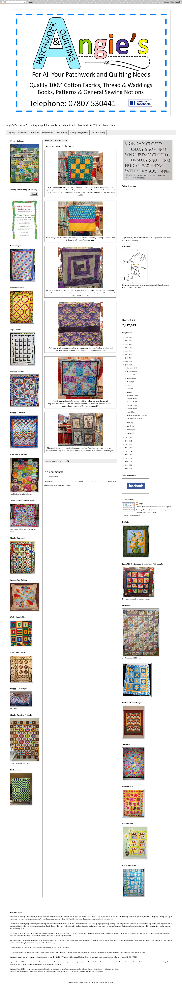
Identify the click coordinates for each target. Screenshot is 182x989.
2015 (127, 444)
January (130, 433)
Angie (141, 503)
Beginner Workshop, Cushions (137, 415)
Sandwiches (131, 412)
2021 (127, 354)
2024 (127, 344)
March (129, 426)
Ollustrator (94, 982)
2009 (127, 465)
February (130, 429)
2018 (127, 365)
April (129, 422)
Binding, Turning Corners (79, 132)
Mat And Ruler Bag (98, 132)
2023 (127, 347)
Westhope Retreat (132, 395)
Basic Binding (62, 132)
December (130, 368)
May (128, 392)
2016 (127, 441)
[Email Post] (68, 461)
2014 (127, 447)
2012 (127, 454)
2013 (127, 451)
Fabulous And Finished (134, 418)
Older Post (112, 481)
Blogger (110, 982)
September (130, 378)
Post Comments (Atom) (62, 485)
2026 (127, 337)
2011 (127, 458)
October (130, 375)
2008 (127, 468)
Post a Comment (53, 476)
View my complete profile (131, 515)
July (128, 385)
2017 (127, 437)
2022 (127, 351)
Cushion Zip (34, 132)
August (129, 382)
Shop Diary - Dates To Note (17, 132)
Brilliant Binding (47, 132)
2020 (127, 358)
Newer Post (49, 481)
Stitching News (132, 398)
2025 (127, 340)
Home (81, 481)
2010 (127, 461)
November (130, 371)
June (128, 389)
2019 (127, 361)
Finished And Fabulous (134, 402)
